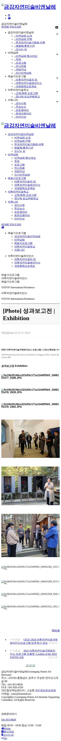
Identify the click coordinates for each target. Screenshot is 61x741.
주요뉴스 (19, 208)
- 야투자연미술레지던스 (28, 83)
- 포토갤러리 (21, 110)
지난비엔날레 (22, 174)
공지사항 (19, 205)
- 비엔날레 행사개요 (25, 56)
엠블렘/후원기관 (23, 147)
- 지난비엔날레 (22, 73)
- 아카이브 (20, 117)
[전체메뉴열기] (9, 15)
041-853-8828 (8, 719)
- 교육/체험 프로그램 (26, 93)
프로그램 (19, 164)
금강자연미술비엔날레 (21, 134)
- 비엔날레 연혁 (23, 39)
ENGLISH (15, 26)
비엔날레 (13, 154)
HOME (5, 26)
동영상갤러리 (22, 215)
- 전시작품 (20, 66)
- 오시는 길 (20, 49)
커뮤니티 (13, 201)
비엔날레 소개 (22, 137)
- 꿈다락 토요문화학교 (27, 96)
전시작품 (19, 168)
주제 (17, 161)
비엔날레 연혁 (22, 141)
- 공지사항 (20, 103)
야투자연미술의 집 (25, 181)
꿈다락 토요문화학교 (26, 198)
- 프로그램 (20, 62)
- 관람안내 (20, 69)
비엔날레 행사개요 (25, 158)
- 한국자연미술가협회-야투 (29, 42)
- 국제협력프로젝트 (25, 86)
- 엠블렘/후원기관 (24, 46)
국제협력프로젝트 (24, 188)
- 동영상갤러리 (22, 113)
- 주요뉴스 (20, 106)
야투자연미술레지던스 (27, 185)
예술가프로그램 (17, 178)
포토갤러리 (20, 212)
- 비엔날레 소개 (23, 35)
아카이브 (19, 218)
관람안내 (19, 171)
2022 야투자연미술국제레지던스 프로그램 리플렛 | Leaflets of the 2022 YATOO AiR (33, 654)
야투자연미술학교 (18, 191)
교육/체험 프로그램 (25, 195)
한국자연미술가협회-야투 (29, 144)
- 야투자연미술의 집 (25, 79)
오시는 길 (19, 151)
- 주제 (17, 59)
